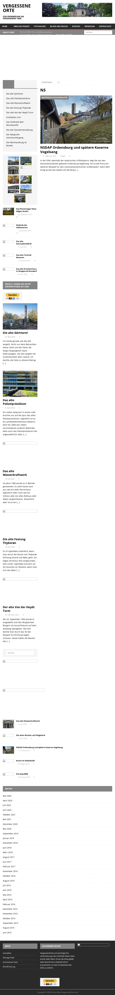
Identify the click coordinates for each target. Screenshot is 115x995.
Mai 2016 (7, 894)
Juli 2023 (7, 805)
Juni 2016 (7, 890)
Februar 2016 (9, 904)
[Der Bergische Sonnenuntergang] (19, 198)
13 (31, 247)
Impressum (90, 26)
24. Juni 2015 (22, 274)
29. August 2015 (23, 764)
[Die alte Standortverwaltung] (26, 189)
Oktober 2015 (9, 918)
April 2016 (7, 899)
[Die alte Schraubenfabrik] (8, 244)
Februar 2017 (9, 866)
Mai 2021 (7, 819)
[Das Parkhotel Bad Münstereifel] (13, 189)
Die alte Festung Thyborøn (18, 107)
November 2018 (10, 843)
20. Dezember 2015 (25, 214)
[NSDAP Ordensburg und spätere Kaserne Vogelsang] (76, 119)
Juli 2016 (7, 885)
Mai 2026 (7, 796)
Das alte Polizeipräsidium (18, 98)
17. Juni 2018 (22, 738)
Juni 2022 (7, 810)
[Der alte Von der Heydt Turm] (13, 179)
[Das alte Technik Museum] (8, 257)
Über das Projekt (22, 26)
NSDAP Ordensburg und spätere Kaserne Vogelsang (74, 149)
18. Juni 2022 (10, 547)
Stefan (62, 156)
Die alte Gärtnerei (14, 93)
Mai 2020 (7, 828)
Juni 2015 (7, 932)
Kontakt (76, 26)
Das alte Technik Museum (23, 256)
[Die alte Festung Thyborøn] (26, 170)
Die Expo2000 (22, 774)
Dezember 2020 (10, 824)
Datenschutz (105, 26)
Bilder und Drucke (59, 26)
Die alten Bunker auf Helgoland (30, 735)
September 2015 (10, 923)
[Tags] (20, 84)
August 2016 (8, 880)
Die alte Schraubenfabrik (24, 242)
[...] (4, 363)
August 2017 (8, 857)
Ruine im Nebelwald (25, 760)
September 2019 (10, 833)
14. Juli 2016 (22, 247)
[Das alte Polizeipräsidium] (26, 161)
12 (32, 274)
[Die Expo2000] (8, 776)
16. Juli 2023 (9, 479)
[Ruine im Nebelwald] (8, 763)
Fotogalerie (40, 26)
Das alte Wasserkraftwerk (18, 103)
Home (4, 26)
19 (17, 233)
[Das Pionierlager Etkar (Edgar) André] (8, 211)
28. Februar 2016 (24, 777)
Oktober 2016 (9, 876)
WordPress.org (9, 966)
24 (17, 217)
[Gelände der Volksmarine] (8, 227)
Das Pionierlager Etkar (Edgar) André (26, 210)
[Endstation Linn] (26, 179)
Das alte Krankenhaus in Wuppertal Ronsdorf (26, 270)
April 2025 (7, 800)
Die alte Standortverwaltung (19, 129)
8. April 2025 (10, 407)
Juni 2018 (7, 847)
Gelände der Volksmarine (22, 226)
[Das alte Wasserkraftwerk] (13, 170)
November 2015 (10, 913)
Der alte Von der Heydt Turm (19, 112)
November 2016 (10, 871)
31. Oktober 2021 (12, 614)
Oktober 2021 (9, 814)
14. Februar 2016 (24, 261)
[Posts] (8, 84)
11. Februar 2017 (49, 156)
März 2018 (8, 852)
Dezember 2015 (10, 909)
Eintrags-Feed (8, 957)
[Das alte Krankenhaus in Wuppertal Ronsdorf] (8, 271)
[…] (76, 170)
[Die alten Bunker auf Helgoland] (8, 737)
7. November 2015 (24, 231)
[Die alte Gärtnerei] (13, 161)
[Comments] (31, 84)
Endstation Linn (13, 117)
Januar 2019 (8, 838)
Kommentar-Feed (10, 962)
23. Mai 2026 (10, 336)
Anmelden (7, 953)
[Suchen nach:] (98, 32)
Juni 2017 (7, 861)
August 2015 (8, 927)
